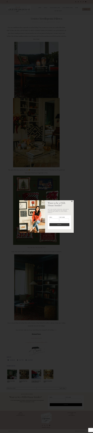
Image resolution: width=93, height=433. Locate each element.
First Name (62, 217)
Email (50, 217)
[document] (46, 216)
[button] (71, 201)
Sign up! (59, 224)
